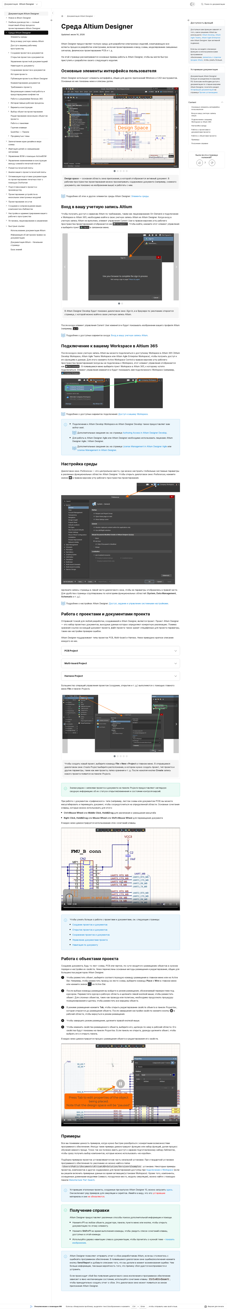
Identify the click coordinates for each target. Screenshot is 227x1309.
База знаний (16, 249)
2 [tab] (118, 171)
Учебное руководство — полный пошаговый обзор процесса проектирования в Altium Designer (24, 25)
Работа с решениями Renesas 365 (27, 99)
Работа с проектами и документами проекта (200, 131)
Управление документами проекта (90, 940)
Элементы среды (140, 196)
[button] (120, 650)
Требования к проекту (21, 87)
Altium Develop (208, 35)
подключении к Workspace (159, 1170)
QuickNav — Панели (20, 132)
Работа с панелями (20, 123)
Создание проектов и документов (89, 924)
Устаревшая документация (202, 90)
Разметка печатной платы (20, 168)
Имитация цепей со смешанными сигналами (23, 150)
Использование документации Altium (28, 230)
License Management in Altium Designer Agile (145, 446)
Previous (65, 127)
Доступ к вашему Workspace (133, 414)
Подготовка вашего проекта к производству (22, 188)
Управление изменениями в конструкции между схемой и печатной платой (27, 162)
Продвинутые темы (20, 136)
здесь (169, 1189)
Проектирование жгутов (20, 201)
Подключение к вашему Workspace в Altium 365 (201, 120)
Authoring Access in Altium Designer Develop (145, 432)
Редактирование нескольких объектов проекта (29, 117)
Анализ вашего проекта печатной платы (27, 172)
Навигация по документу (85, 945)
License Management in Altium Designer (96, 450)
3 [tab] (121, 171)
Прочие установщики (208, 92)
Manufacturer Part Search (82, 1180)
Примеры (195, 140)
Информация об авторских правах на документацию (28, 236)
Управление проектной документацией (29, 61)
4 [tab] (124, 171)
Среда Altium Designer (19, 32)
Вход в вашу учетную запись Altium (129, 335)
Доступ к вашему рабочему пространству (24, 47)
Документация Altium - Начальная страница (27, 244)
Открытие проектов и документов (89, 929)
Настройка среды (199, 126)
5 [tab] (127, 171)
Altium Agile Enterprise (211, 38)
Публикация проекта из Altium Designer (29, 78)
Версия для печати (216, 1306)
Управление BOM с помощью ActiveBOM (27, 156)
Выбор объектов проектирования (27, 111)
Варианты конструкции (21, 107)
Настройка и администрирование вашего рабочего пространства (27, 215)
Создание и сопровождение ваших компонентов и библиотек (24, 207)
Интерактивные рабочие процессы (27, 103)
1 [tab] (115, 171)
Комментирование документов (25, 83)
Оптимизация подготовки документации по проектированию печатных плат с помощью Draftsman (27, 179)
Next (176, 127)
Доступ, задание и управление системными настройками (138, 603)
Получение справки (199, 143)
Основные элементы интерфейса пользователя (205, 108)
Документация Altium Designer (80, 16)
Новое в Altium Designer (19, 18)
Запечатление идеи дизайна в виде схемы (24, 143)
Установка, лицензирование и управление (28, 220)
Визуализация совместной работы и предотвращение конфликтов (28, 93)
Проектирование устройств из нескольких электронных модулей (24, 196)
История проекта (19, 74)
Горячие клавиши (19, 127)
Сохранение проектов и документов (91, 934)
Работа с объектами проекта (203, 136)
